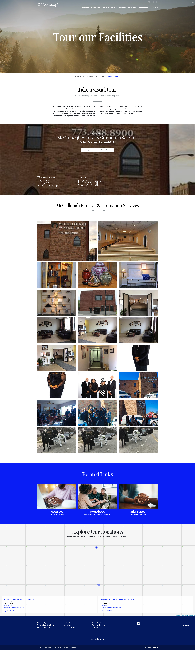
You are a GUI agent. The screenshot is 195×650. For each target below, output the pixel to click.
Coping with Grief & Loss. (138, 514)
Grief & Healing (98, 625)
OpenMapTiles (185, 615)
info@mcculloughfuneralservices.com (14, 607)
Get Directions (11, 611)
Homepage (42, 622)
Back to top (186, 626)
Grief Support (138, 511)
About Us (68, 622)
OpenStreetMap (192, 615)
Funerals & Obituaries (47, 625)
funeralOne (155, 647)
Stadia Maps (178, 615)
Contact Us (97, 627)
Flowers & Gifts (43, 627)
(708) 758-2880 (105, 605)
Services (68, 625)
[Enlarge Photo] (67, 241)
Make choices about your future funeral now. (97, 514)
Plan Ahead (97, 511)
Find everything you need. (56, 514)
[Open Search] (193, 2)
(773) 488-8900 (8, 605)
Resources (56, 511)
